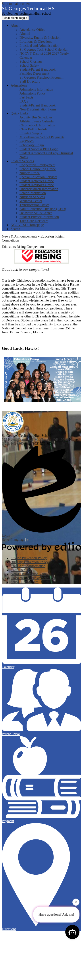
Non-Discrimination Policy (29, 574)
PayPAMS (26, 141)
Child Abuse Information (28, 566)
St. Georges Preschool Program (41, 77)
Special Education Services (38, 177)
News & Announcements (19, 236)
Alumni (24, 33)
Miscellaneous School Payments (41, 137)
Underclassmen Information (38, 189)
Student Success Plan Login (38, 149)
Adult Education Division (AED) (42, 209)
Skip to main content (16, 4)
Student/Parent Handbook (37, 69)
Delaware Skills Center (35, 213)
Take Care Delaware (33, 221)
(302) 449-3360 (13, 443)
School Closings (30, 61)
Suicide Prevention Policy (29, 558)
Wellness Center (30, 201)
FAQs (23, 101)
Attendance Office (32, 29)
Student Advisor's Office (36, 185)
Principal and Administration (39, 45)
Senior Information (32, 193)
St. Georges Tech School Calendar (43, 49)
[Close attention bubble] (75, 902)
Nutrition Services (32, 197)
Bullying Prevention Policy (29, 562)
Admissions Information (36, 89)
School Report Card (25, 582)
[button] (15, 25)
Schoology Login (31, 145)
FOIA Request (21, 570)
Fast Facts (26, 97)
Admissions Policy (32, 93)
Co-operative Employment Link (33, 578)
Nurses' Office (29, 173)
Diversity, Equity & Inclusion (39, 37)
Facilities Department (34, 73)
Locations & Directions (35, 41)
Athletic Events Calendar (36, 121)
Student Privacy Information (39, 217)
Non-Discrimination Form (37, 109)
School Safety (29, 65)
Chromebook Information (37, 125)
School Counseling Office (37, 169)
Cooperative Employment (37, 165)
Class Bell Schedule (33, 129)
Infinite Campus (30, 133)
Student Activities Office (36, 181)
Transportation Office (34, 205)
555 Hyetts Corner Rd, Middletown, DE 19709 (35, 439)
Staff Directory (29, 81)
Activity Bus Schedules (35, 117)
